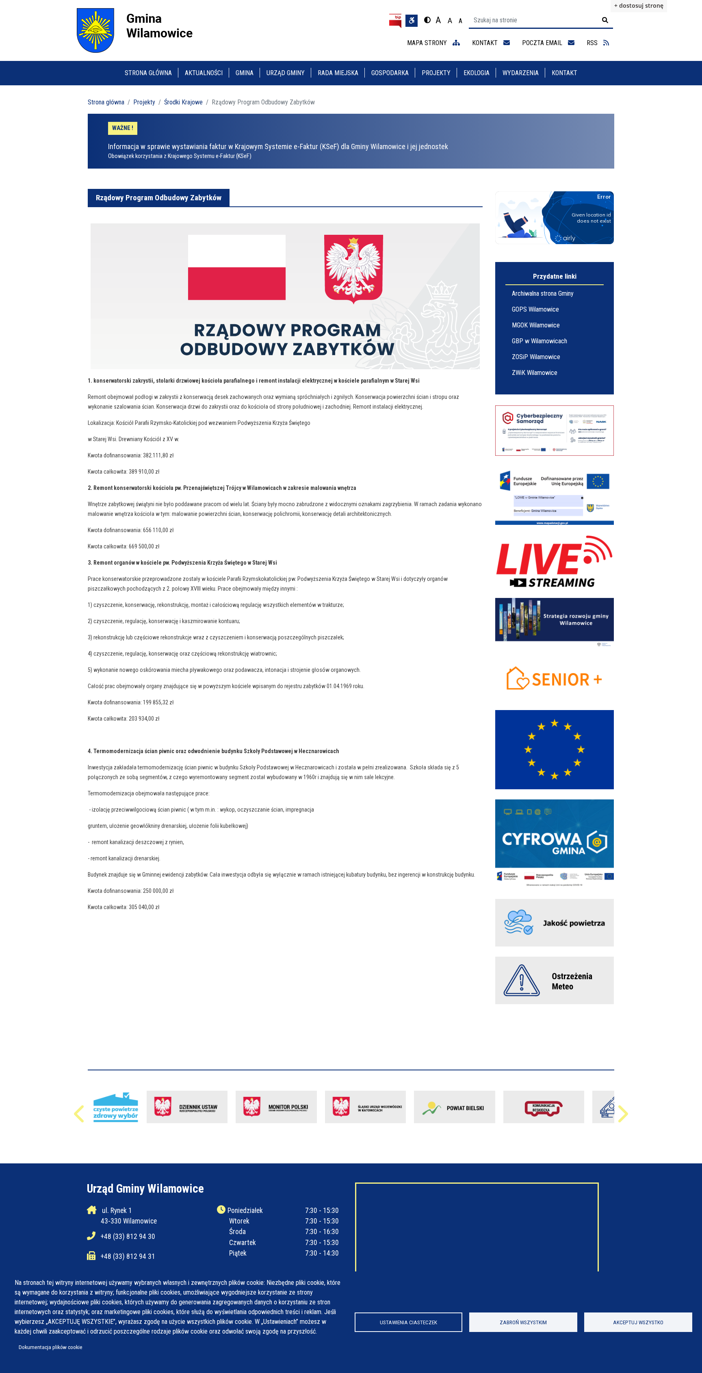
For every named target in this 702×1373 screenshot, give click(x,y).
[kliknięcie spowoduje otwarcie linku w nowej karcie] (454, 1107)
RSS (593, 43)
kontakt (485, 43)
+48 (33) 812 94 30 (128, 1236)
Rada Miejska (338, 73)
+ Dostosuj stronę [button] (638, 5)
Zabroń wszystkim (523, 1322)
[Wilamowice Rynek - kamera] (554, 561)
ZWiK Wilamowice (534, 373)
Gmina (245, 73)
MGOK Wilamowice (536, 325)
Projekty (436, 73)
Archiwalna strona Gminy (543, 293)
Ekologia (477, 73)
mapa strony (427, 43)
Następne (621, 1117)
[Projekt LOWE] (554, 495)
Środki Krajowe (183, 102)
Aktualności (204, 73)
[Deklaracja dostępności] (411, 21)
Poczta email (543, 43)
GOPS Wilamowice (535, 309)
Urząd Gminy (285, 73)
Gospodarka (390, 73)
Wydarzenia (521, 73)
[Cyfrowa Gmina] (554, 843)
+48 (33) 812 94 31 (128, 1256)
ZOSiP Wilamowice (536, 357)
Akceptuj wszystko (638, 1322)
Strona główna (148, 73)
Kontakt (564, 73)
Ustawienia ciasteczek (408, 1322)
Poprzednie (80, 1117)
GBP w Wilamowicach (539, 341)
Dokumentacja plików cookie (50, 1347)
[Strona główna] (142, 30)
